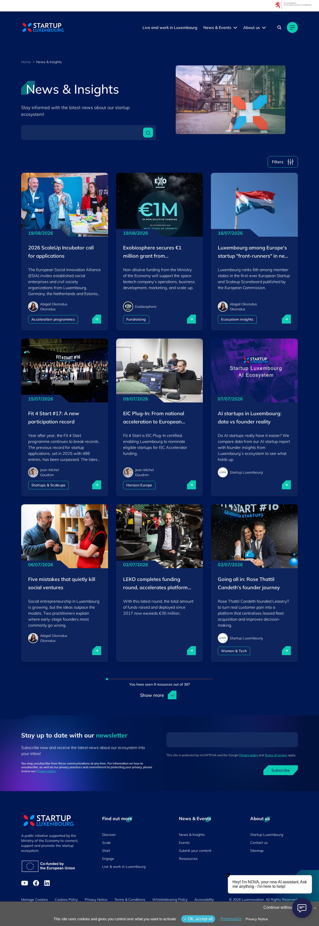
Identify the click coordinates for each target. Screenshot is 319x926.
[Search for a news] (148, 133)
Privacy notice (46, 771)
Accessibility (204, 899)
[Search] (279, 27)
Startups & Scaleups (48, 485)
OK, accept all (200, 919)
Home (26, 62)
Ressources (188, 858)
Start (106, 850)
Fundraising (136, 319)
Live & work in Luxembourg (124, 866)
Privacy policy (248, 755)
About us (251, 27)
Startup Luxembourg (266, 834)
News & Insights (192, 834)
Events (184, 842)
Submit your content (195, 850)
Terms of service (276, 755)
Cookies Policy (66, 899)
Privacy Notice (96, 899)
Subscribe (280, 770)
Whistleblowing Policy (169, 899)
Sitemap (256, 850)
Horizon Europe (139, 485)
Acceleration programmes (53, 319)
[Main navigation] (292, 27)
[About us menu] (264, 27)
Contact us (259, 842)
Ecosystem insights (237, 319)
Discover (109, 834)
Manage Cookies (34, 899)
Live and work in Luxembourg (170, 27)
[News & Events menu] (235, 27)
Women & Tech (234, 651)
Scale (106, 842)
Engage (108, 858)
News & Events (217, 27)
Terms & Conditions (129, 899)
